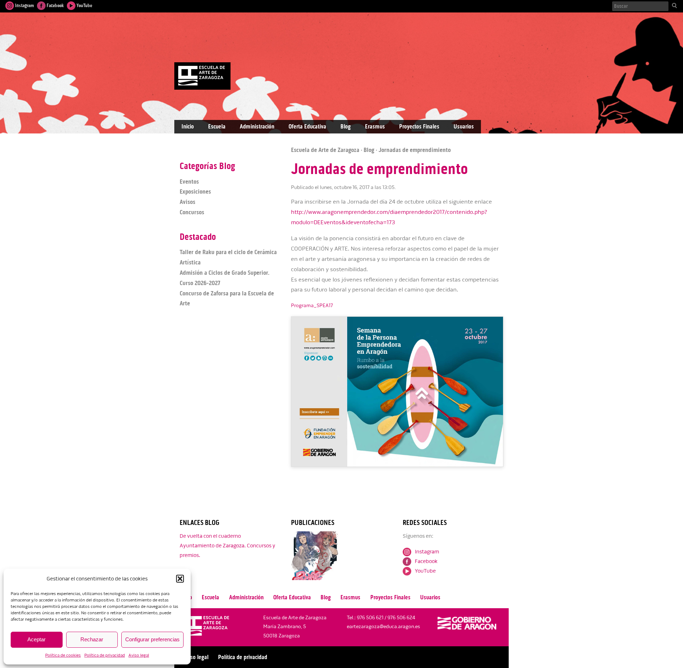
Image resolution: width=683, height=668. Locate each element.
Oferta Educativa (307, 126)
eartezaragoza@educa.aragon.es (383, 627)
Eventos (189, 181)
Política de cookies (63, 655)
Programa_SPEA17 (312, 306)
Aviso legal (138, 655)
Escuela (217, 126)
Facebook (55, 5)
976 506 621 (370, 618)
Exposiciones (195, 191)
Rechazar (91, 639)
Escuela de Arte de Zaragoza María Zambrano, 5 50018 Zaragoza (295, 626)
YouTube (83, 5)
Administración (257, 126)
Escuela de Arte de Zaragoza (325, 150)
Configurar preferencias (152, 639)
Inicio (187, 126)
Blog (345, 126)
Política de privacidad (104, 655)
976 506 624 (401, 618)
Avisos (187, 202)
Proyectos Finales (419, 126)
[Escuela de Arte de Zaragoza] (206, 627)
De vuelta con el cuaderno (210, 536)
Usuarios (464, 126)
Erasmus (375, 126)
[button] (180, 578)
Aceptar (36, 639)
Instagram (24, 5)
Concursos (192, 212)
